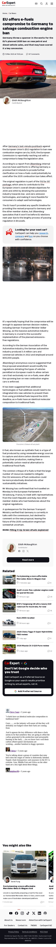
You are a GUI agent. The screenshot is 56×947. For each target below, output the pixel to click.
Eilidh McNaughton (21, 100)
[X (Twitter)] (33, 913)
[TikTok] (28, 913)
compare (19, 236)
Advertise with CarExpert (40, 920)
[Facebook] (16, 913)
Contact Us (22, 925)
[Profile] (46, 3)
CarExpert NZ (46, 925)
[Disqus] (28, 740)
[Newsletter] (36, 3)
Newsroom (21, 920)
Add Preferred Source (30, 691)
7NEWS (33, 925)
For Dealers (9, 925)
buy (31, 236)
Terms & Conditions (29, 932)
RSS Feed (44, 932)
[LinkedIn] (39, 913)
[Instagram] (22, 913)
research (43, 233)
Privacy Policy (13, 932)
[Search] (41, 3)
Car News (12, 13)
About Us (8, 920)
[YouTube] (10, 913)
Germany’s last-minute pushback (25, 146)
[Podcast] (45, 913)
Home (5, 13)
